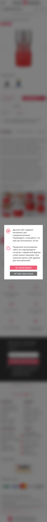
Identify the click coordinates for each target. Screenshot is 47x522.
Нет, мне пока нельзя (23, 273)
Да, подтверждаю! (24, 267)
